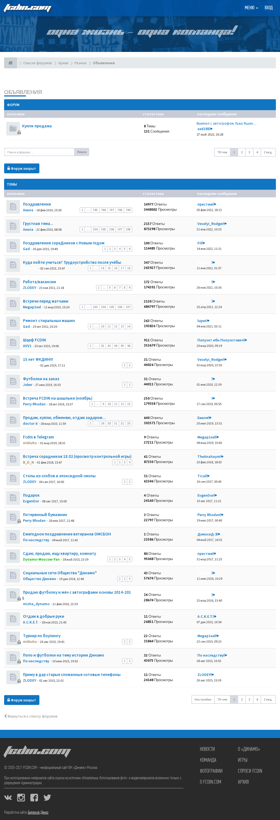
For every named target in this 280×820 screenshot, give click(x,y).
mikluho (30, 442)
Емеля (202, 417)
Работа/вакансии (39, 281)
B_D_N (28, 462)
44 (115, 346)
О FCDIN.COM (210, 782)
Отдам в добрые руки (43, 616)
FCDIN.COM (27, 8)
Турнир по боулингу (41, 635)
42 (102, 346)
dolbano (30, 268)
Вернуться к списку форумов (32, 716)
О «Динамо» (249, 749)
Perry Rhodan (34, 404)
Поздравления (36, 204)
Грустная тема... (37, 223)
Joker (27, 384)
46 (128, 346)
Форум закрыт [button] (23, 168)
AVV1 (27, 345)
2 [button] (242, 152)
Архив (243, 782)
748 (119, 210)
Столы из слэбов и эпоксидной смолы (59, 475)
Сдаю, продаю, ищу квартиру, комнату (59, 553)
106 (111, 229)
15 (109, 268)
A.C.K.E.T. (31, 622)
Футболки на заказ (40, 378)
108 (128, 229)
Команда (208, 760)
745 (95, 210)
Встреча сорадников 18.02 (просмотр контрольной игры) (77, 456)
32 (122, 423)
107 (119, 229)
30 (109, 423)
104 (95, 229)
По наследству (36, 539)
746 (103, 210)
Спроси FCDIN (250, 771)
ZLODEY (29, 287)
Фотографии (211, 771)
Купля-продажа (37, 125)
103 (95, 307)
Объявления (23, 92)
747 (111, 210)
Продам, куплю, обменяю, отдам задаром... (64, 417)
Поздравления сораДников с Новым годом (63, 242)
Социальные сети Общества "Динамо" (59, 572)
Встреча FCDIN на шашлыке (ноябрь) (57, 398)
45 (122, 346)
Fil (199, 243)
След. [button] (268, 152)
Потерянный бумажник (44, 514)
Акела (28, 209)
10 (102, 326)
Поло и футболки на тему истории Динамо (63, 655)
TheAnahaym (208, 456)
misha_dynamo (36, 603)
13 (122, 326)
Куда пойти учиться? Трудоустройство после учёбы (71, 262)
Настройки (203, 699)
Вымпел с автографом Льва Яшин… (226, 123)
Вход (269, 8)
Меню (250, 8)
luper (201, 320)
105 (103, 229)
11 (109, 326)
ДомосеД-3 (207, 534)
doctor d (30, 423)
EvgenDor (31, 501)
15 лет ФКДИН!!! (37, 359)
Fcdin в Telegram (38, 437)
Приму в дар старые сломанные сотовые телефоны (71, 674)
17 (122, 268)
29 (102, 423)
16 (115, 268)
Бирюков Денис (38, 812)
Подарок (31, 495)
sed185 (203, 128)
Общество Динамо (39, 578)
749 (128, 210)
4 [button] (257, 152)
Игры (242, 760)
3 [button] (249, 152)
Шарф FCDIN (34, 339)
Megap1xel (32, 306)
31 (115, 423)
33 (128, 423)
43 (109, 346)
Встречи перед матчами (45, 301)
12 (115, 326)
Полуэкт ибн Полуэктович (220, 340)
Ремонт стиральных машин (48, 320)
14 (102, 268)
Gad (26, 248)
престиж (205, 204)
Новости (207, 749)
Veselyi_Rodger (210, 223)
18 (128, 268)
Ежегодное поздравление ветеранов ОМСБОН (66, 534)
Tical (201, 475)
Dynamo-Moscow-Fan (41, 559)
